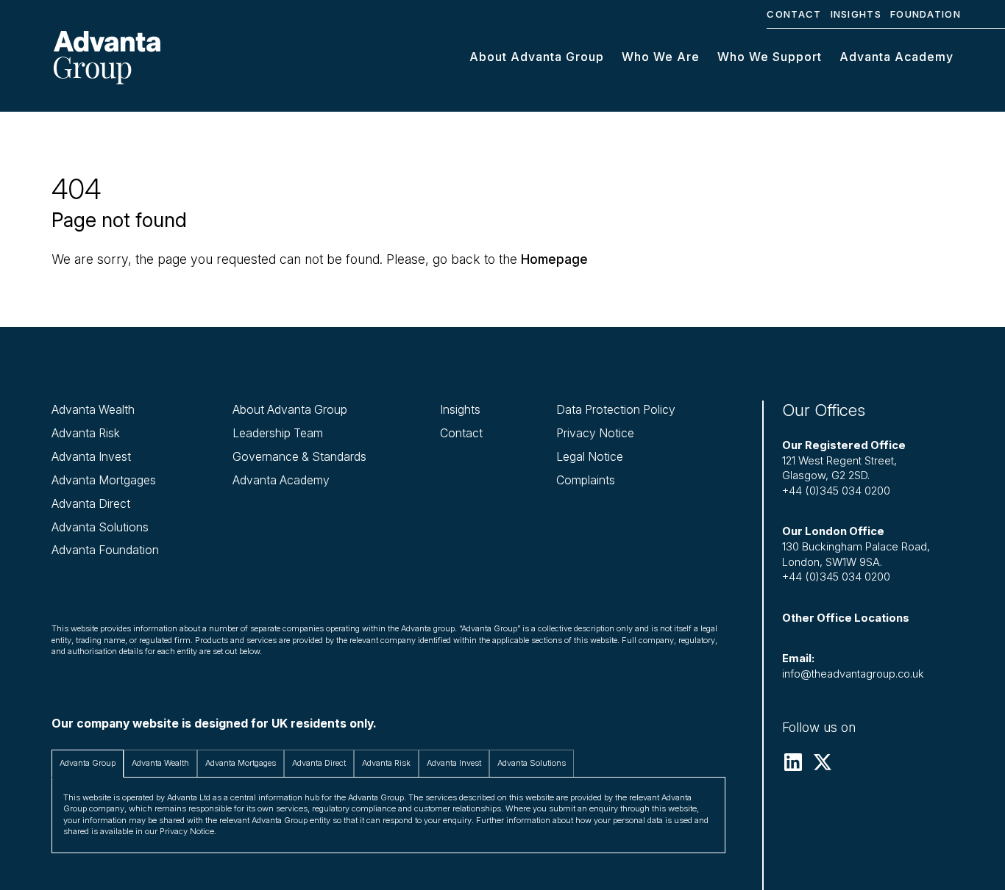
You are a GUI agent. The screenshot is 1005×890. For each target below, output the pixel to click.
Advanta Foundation (105, 550)
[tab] (88, 763)
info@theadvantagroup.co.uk (853, 674)
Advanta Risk (86, 433)
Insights (856, 14)
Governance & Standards (299, 457)
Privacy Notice (595, 433)
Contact (794, 14)
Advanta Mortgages (104, 480)
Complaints (585, 480)
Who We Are (661, 56)
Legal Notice (589, 457)
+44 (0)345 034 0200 (836, 491)
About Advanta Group (536, 56)
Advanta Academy (896, 56)
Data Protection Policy (615, 410)
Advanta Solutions (100, 527)
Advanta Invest (91, 457)
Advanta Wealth (93, 410)
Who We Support (769, 56)
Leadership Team (277, 433)
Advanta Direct (91, 504)
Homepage (554, 259)
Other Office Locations (845, 618)
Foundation (925, 14)
